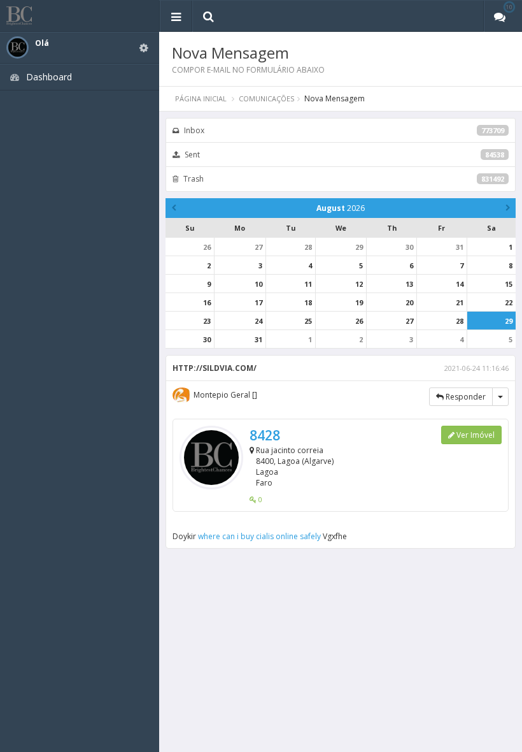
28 (308, 247)
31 (459, 247)
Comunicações (266, 98)
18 (308, 302)
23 (207, 321)
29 (359, 247)
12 (359, 284)
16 (207, 302)
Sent (343, 154)
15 (508, 284)
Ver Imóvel (475, 435)
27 (258, 247)
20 (409, 302)
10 (258, 284)
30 (409, 247)
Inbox (343, 130)
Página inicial (201, 98)
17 (258, 302)
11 (308, 284)
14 (459, 284)
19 (359, 302)
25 (308, 321)
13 (409, 284)
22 (508, 302)
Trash (342, 178)
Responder (465, 396)
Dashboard (49, 77)
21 (459, 302)
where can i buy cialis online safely (259, 536)
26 (207, 247)
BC (27, 15)
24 (258, 321)
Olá (42, 43)
